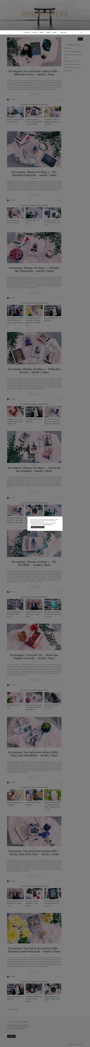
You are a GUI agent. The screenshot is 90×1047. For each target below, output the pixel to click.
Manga (42, 32)
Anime (48, 32)
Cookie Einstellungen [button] (47, 524)
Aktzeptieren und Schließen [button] (38, 527)
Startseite (26, 32)
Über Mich (63, 32)
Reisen (54, 32)
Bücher (35, 32)
